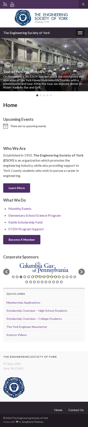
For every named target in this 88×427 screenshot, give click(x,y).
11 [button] (51, 277)
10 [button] (48, 277)
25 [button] (53, 282)
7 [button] (36, 277)
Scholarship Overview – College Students (34, 318)
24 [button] (49, 282)
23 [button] (46, 282)
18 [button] (26, 282)
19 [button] (30, 282)
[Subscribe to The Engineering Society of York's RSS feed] (5, 3)
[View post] (44, 64)
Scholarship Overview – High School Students (36, 310)
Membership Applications (23, 302)
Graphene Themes (33, 421)
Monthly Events (19, 208)
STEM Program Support (26, 229)
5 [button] (28, 277)
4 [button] (24, 277)
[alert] (44, 126)
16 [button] (71, 277)
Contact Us (76, 410)
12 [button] (55, 277)
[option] (44, 269)
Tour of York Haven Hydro (24, 72)
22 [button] (42, 282)
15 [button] (67, 277)
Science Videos (16, 335)
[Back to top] (78, 417)
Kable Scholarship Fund (25, 222)
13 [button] (59, 277)
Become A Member (22, 239)
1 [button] (13, 277)
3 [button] (21, 277)
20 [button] (34, 282)
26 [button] (57, 282)
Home (58, 410)
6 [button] (32, 277)
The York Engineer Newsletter (26, 327)
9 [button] (44, 277)
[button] (7, 64)
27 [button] (61, 282)
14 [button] (63, 277)
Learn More (17, 188)
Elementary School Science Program (34, 215)
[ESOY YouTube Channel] (12, 3)
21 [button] (38, 282)
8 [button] (40, 277)
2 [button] (17, 277)
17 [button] (74, 277)
